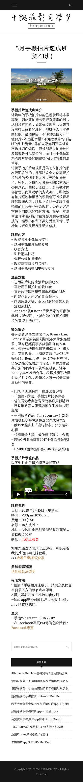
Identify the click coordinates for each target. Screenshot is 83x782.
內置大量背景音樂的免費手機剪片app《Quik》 (41, 704)
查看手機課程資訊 (30, 558)
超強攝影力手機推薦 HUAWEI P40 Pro (36, 696)
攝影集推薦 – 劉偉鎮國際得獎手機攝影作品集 (39, 688)
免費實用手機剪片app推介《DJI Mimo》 (37, 719)
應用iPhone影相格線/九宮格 (29, 734)
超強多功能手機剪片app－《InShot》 (35, 711)
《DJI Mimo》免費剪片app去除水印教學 (37, 727)
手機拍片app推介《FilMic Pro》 (32, 742)
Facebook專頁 (22, 628)
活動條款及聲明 (23, 571)
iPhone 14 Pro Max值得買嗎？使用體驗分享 (39, 673)
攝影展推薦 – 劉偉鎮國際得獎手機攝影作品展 (39, 681)
